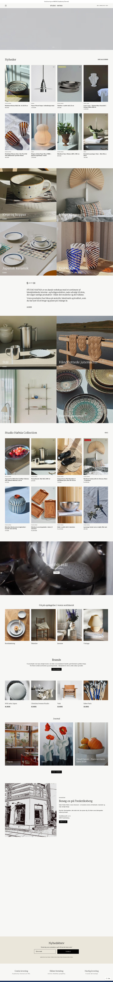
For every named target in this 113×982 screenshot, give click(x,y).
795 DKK (86, 157)
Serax (85, 151)
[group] (56, 1)
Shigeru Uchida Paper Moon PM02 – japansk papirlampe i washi (41, 154)
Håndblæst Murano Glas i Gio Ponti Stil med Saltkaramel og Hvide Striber (16, 154)
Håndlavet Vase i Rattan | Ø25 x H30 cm (68, 154)
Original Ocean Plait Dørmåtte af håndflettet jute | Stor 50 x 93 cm (66, 479)
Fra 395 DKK (34, 530)
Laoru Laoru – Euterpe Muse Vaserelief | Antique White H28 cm (95, 106)
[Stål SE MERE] (56, 29)
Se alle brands (56, 669)
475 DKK (7, 530)
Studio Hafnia (8, 103)
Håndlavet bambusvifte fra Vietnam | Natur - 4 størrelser (95, 479)
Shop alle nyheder (103, 59)
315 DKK (7, 482)
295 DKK (86, 529)
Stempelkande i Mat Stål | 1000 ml (40, 478)
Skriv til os (63, 821)
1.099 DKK (86, 109)
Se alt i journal (56, 771)
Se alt (106, 432)
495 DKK (7, 157)
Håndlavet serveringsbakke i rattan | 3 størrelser (42, 527)
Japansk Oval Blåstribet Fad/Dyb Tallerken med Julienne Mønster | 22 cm (17, 479)
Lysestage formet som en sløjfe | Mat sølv (95, 527)
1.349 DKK (33, 157)
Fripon (32, 103)
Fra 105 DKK (60, 529)
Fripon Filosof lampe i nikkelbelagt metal (42, 105)
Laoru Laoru (86, 103)
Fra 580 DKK (86, 482)
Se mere (4, 218)
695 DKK (7, 107)
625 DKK (33, 480)
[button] (98, 5)
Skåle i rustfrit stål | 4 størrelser (66, 527)
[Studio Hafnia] (56, 5)
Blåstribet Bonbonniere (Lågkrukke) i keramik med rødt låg (15, 527)
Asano (32, 151)
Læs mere (29, 306)
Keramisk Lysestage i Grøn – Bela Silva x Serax (95, 154)
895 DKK (59, 155)
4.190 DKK (33, 107)
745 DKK (59, 482)
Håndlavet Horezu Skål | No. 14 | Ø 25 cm (16, 105)
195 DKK (59, 107)
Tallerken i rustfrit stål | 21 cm (65, 105)
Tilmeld (68, 951)
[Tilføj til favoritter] (28, 67)
